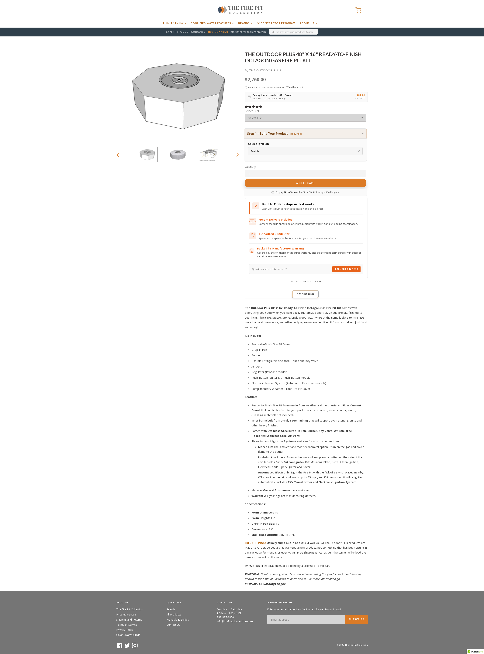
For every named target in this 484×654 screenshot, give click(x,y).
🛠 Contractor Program (276, 23)
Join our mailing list (280, 602)
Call (265, 98)
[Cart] (358, 10)
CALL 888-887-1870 (346, 269)
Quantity (250, 166)
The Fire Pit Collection (129, 609)
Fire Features (173, 23)
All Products (174, 614)
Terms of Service (126, 624)
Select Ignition (258, 144)
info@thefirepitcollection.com (248, 32)
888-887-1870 (218, 32)
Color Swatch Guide (128, 635)
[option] (147, 154)
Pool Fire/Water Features (211, 23)
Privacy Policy (124, 630)
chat (273, 98)
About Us (307, 23)
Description (305, 294)
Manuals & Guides (178, 619)
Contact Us (173, 624)
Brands (244, 23)
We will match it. (294, 87)
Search (171, 609)
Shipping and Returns (129, 619)
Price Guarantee (126, 614)
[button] (254, 107)
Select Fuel (252, 111)
